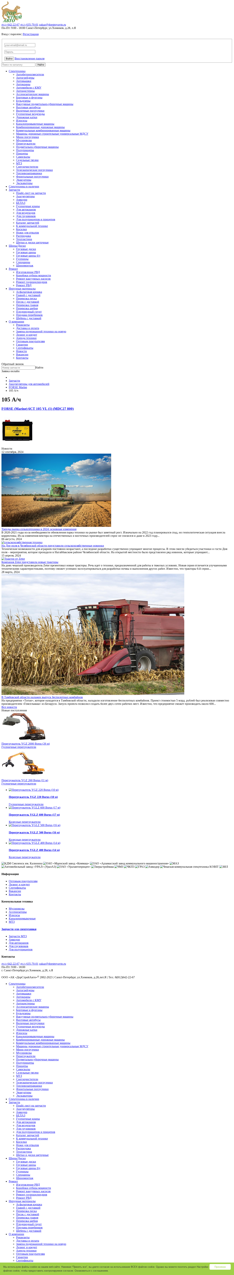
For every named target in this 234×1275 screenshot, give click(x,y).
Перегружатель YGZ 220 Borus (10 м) (33, 796)
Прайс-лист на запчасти (31, 193)
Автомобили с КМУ (28, 87)
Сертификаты (24, 347)
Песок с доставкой (27, 301)
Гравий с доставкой (28, 295)
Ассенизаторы (18, 911)
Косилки (21, 229)
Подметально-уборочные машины (37, 146)
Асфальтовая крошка (29, 291)
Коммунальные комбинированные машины (43, 130)
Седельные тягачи (27, 160)
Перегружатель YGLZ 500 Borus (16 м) (34, 832)
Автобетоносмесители (30, 74)
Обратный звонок (12, 364)
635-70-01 (29, 24)
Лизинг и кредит (26, 334)
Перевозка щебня (27, 308)
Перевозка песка (26, 298)
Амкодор (21, 199)
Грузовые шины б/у (28, 255)
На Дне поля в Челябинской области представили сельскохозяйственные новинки (52, 545)
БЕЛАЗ (20, 202)
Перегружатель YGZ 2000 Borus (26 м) (25, 743)
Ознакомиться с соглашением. (92, 1270)
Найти (40, 64)
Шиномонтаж (24, 265)
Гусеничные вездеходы (30, 114)
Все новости (9, 707)
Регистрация (31, 34)
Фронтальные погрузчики (32, 176)
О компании (16, 321)
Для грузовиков (26, 216)
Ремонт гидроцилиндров (31, 282)
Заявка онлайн (10, 371)
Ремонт (13, 268)
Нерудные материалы (22, 288)
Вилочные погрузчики (30, 110)
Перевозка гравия (27, 305)
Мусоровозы (24, 140)
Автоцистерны (25, 90)
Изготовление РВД (28, 272)
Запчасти (14, 189)
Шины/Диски (17, 245)
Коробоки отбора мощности (33, 275)
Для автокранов (26, 209)
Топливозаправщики (29, 173)
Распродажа (23, 235)
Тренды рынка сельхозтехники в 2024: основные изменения (38, 529)
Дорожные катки (26, 117)
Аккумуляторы (25, 196)
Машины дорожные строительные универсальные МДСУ (52, 133)
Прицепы (22, 153)
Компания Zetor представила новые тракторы (29, 562)
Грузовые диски (26, 249)
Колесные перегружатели (25, 821)
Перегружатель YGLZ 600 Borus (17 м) (34, 814)
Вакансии (22, 354)
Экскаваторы (24, 183)
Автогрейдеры (25, 77)
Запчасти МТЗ (18, 936)
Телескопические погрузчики (34, 170)
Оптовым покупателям (30, 341)
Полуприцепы (25, 150)
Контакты (22, 357)
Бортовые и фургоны (29, 97)
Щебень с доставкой (28, 318)
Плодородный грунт (29, 311)
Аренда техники (26, 338)
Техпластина (24, 239)
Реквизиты (23, 324)
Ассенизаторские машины (32, 94)
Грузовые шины (26, 252)
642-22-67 (10, 24)
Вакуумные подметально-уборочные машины (44, 104)
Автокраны (23, 84)
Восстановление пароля (29, 58)
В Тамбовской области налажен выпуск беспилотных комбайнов (42, 697)
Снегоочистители (27, 166)
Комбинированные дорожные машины (40, 127)
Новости (21, 351)
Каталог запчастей (27, 222)
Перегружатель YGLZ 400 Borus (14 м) (34, 850)
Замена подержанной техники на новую (41, 331)
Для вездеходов (25, 212)
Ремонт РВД (23, 285)
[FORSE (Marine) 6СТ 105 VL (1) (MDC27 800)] (17, 445)
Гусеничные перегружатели (18, 747)
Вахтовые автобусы (28, 107)
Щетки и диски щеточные (32, 242)
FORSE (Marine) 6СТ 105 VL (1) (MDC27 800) (37, 409)
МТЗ (19, 163)
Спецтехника (17, 71)
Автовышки (23, 81)
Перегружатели (25, 143)
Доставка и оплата (27, 328)
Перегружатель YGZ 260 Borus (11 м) (24, 780)
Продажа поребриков (29, 315)
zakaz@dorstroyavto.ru (52, 24)
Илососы (21, 120)
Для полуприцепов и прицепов (35, 219)
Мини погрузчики (27, 137)
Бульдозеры (23, 100)
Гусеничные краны (28, 206)
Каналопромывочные (22, 918)
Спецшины (23, 262)
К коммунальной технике (32, 226)
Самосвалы (23, 156)
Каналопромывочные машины (35, 123)
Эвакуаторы (23, 179)
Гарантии (22, 344)
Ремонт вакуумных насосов (33, 278)
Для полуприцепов (21, 949)
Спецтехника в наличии (24, 186)
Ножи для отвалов (27, 232)
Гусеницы (22, 258)
